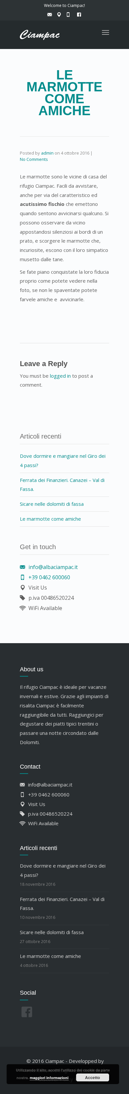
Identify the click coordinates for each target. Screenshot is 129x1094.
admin (47, 153)
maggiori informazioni (49, 1077)
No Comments (34, 159)
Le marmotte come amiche (50, 518)
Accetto (92, 1077)
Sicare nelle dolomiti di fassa (52, 503)
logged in (60, 375)
